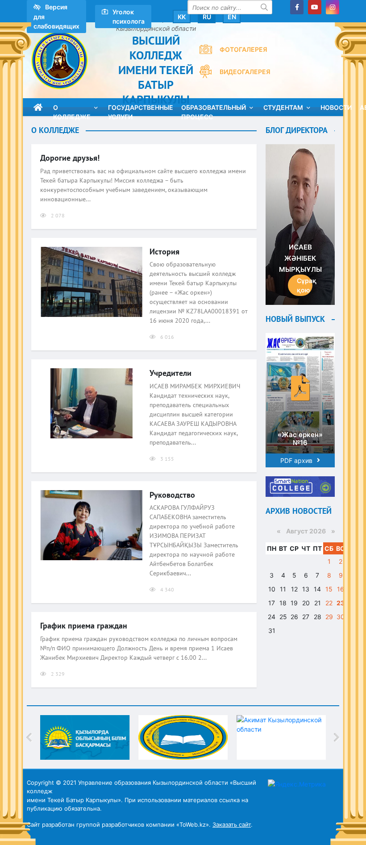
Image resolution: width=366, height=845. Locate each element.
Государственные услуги (140, 110)
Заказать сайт (231, 824)
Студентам (283, 107)
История (164, 251)
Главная (38, 107)
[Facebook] (297, 7)
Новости (336, 107)
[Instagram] (332, 7)
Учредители (170, 373)
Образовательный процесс (213, 110)
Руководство (172, 495)
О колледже (72, 110)
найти (265, 7)
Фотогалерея (243, 49)
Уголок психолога (128, 16)
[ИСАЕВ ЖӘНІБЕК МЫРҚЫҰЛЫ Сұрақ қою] (300, 224)
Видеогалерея (245, 71)
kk (182, 17)
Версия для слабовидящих (56, 16)
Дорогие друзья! (70, 158)
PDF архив (296, 460)
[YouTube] (314, 7)
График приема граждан (83, 625)
